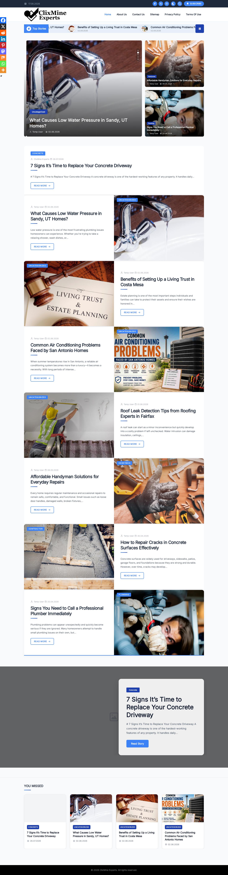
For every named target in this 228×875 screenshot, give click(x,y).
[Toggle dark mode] (173, 3)
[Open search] (179, 3)
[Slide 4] (138, 57)
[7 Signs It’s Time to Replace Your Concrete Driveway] (45, 808)
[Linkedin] (3, 39)
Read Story (137, 743)
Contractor (36, 529)
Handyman (151, 76)
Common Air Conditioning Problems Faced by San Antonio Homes (126, 27)
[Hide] (1, 76)
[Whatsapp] (3, 64)
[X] (3, 26)
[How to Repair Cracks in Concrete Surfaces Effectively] (69, 556)
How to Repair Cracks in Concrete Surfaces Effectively (153, 545)
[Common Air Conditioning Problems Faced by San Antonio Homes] (159, 359)
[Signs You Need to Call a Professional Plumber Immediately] (159, 622)
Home (108, 14)
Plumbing (151, 123)
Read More (40, 185)
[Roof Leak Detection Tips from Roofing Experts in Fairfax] (69, 425)
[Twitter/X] (161, 3)
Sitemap (154, 14)
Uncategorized (36, 112)
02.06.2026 (51, 132)
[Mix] (3, 57)
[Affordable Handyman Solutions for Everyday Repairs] (159, 491)
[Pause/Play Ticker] (199, 28)
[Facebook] (155, 3)
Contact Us (138, 14)
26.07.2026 (35, 841)
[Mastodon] (3, 51)
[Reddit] (3, 33)
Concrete (37, 153)
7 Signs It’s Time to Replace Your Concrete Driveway (81, 165)
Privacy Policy (172, 14)
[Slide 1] (138, 50)
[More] (3, 70)
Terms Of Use (193, 14)
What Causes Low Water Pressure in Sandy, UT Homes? (66, 216)
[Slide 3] (138, 54)
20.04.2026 (167, 133)
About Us (122, 14)
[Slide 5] (138, 59)
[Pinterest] (3, 45)
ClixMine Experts (41, 159)
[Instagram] (166, 3)
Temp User (35, 132)
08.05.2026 (167, 84)
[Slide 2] (138, 52)
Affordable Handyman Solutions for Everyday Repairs (174, 80)
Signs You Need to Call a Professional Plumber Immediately (67, 610)
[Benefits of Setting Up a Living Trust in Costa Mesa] (69, 293)
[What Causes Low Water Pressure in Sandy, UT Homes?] (159, 227)
